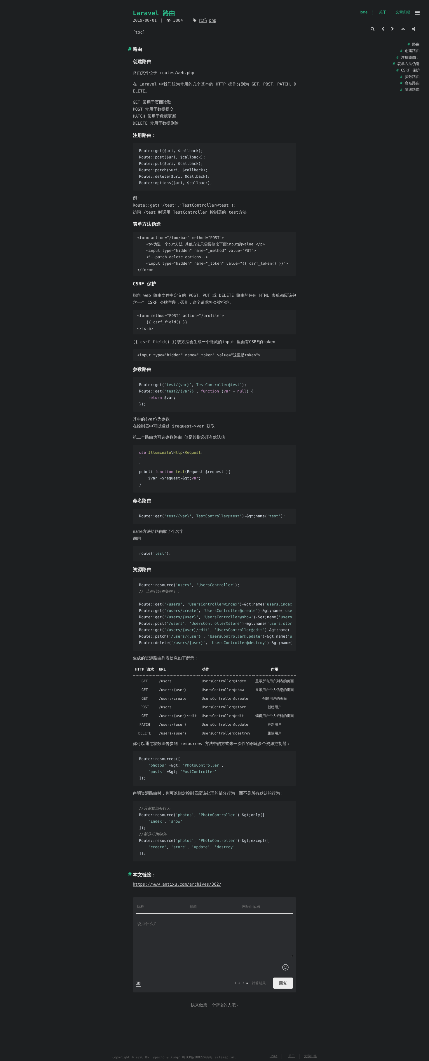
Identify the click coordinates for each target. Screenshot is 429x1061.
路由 (416, 44)
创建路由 (412, 51)
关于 (382, 12)
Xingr (175, 1057)
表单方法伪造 (408, 64)
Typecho (157, 1057)
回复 (283, 983)
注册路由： (410, 57)
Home (362, 12)
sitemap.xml (225, 1057)
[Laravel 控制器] (382, 29)
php (212, 20)
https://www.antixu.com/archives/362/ (177, 884)
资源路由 (412, 90)
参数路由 (412, 77)
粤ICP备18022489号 (197, 1057)
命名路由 (412, 83)
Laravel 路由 (154, 13)
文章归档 (403, 12)
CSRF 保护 (410, 70)
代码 (203, 20)
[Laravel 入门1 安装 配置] (392, 29)
